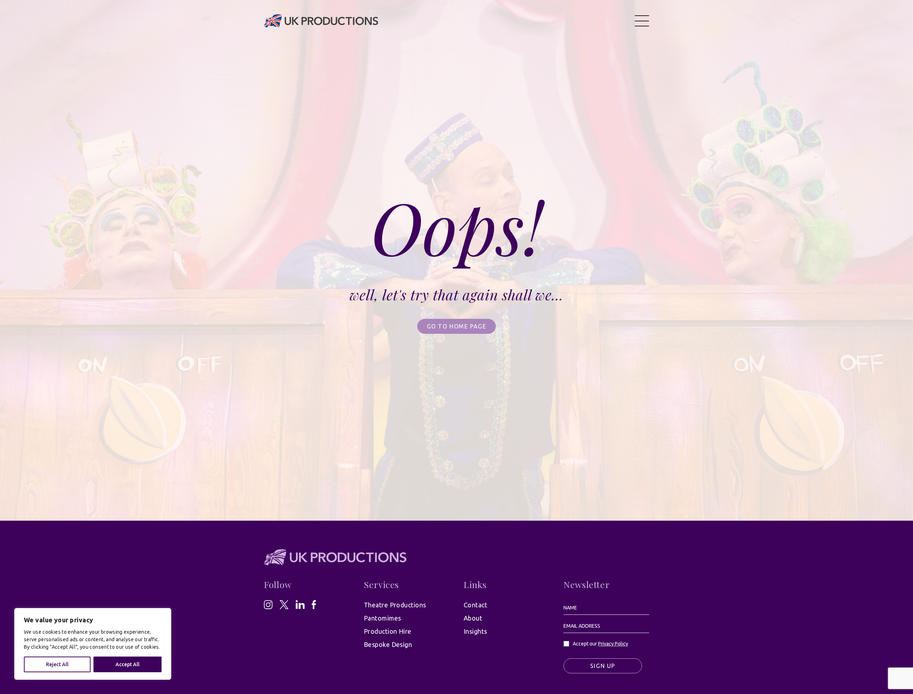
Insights (475, 631)
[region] (92, 644)
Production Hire (388, 631)
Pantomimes (382, 618)
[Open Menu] (642, 20)
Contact (475, 604)
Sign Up (602, 666)
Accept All (127, 664)
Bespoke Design (388, 644)
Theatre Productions (395, 604)
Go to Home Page (456, 326)
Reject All (57, 664)
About (473, 618)
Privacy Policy (613, 644)
